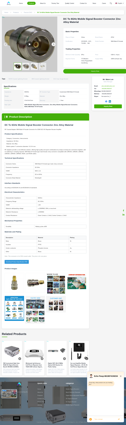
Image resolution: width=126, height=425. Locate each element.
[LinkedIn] (123, 215)
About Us (43, 3)
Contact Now (12, 372)
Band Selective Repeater (73, 392)
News (94, 3)
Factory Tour (55, 3)
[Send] (118, 419)
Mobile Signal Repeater (73, 405)
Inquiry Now (108, 106)
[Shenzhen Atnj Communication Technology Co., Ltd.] (9, 3)
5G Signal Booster (71, 401)
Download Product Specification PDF (16, 262)
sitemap (39, 405)
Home (21, 3)
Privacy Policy (41, 401)
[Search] (111, 3)
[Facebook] (123, 210)
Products (31, 3)
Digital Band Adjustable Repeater (75, 395)
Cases (104, 3)
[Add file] (90, 419)
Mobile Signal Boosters (72, 389)
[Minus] (121, 376)
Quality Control (69, 3)
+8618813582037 (107, 88)
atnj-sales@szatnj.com (108, 86)
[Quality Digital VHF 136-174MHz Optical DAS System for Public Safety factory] (57, 351)
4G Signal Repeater (71, 398)
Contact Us (83, 3)
